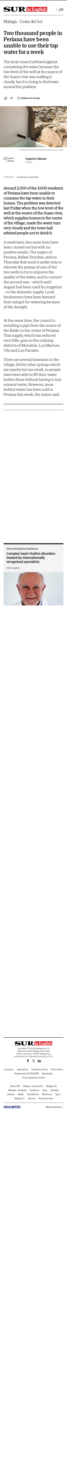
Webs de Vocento (53, 1107)
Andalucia (34, 1090)
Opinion (32, 1098)
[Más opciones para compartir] (11, 98)
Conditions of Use (39, 1069)
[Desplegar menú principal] (61, 9)
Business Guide (46, 1098)
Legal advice (22, 1069)
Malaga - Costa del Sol (23, 21)
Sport (57, 1094)
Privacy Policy (57, 1069)
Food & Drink (33, 1094)
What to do (47, 1094)
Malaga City (51, 1086)
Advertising (47, 1073)
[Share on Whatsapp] (6, 98)
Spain (45, 1090)
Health (21, 1094)
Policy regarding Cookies (33, 1077)
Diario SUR (15, 1086)
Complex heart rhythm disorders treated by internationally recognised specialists (30, 557)
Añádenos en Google (30, 98)
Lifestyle (10, 1094)
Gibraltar (55, 1090)
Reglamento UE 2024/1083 (26, 1073)
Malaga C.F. (19, 1098)
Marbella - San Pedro (17, 1090)
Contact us (9, 1069)
